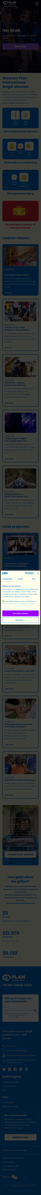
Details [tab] (20, 579)
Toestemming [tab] (7, 579)
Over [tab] (33, 579)
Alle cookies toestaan (20, 613)
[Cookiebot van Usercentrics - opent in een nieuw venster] (25, 573)
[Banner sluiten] (38, 573)
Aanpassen (19, 620)
